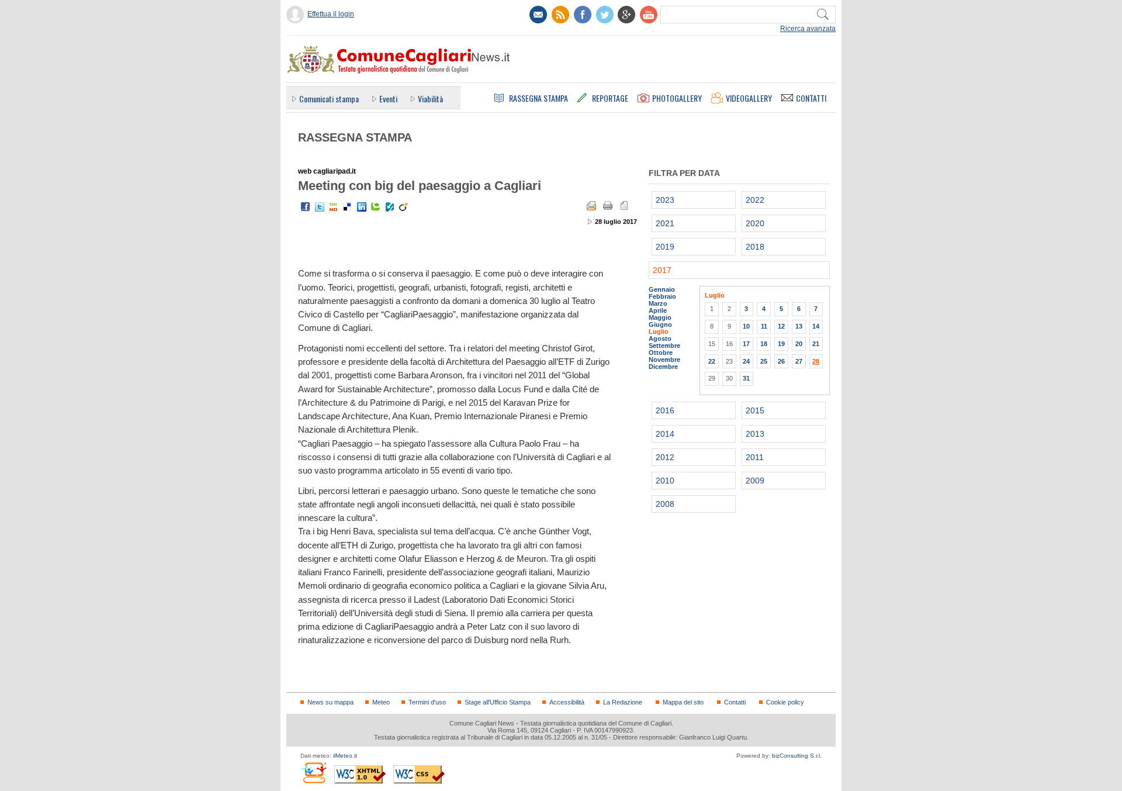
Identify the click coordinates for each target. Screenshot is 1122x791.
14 (815, 326)
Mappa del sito (683, 702)
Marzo (658, 303)
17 (746, 343)
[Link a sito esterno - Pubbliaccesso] (313, 772)
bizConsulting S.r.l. (797, 755)
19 (781, 343)
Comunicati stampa (329, 98)
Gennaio (662, 289)
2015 (755, 410)
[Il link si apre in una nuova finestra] (582, 14)
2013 (755, 433)
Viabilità (430, 98)
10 (746, 326)
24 (746, 361)
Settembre (664, 345)
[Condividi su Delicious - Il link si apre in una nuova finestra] (347, 207)
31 (746, 378)
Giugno (660, 324)
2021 (665, 223)
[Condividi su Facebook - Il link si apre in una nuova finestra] (305, 207)
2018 (755, 246)
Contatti (735, 702)
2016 (665, 410)
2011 (755, 457)
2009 (755, 480)
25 (763, 361)
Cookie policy (785, 702)
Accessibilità (566, 702)
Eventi (388, 98)
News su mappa (330, 702)
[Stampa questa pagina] (607, 205)
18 (763, 343)
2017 (662, 270)
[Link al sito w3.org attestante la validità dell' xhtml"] (360, 774)
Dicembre (663, 366)
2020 (755, 223)
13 (798, 326)
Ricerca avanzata (808, 29)
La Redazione (622, 702)
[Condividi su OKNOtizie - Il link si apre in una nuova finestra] (333, 207)
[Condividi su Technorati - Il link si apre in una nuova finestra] (375, 207)
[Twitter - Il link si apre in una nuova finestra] (319, 207)
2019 (665, 246)
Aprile (658, 310)
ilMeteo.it (345, 755)
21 (815, 343)
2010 (665, 480)
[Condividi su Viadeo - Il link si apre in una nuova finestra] (403, 207)
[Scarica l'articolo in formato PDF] (624, 205)
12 (781, 326)
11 (764, 326)
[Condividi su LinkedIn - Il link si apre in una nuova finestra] (361, 207)
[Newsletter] (538, 14)
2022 (755, 200)
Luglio (659, 331)
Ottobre (661, 352)
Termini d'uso (427, 702)
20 (798, 343)
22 (711, 361)
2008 (665, 504)
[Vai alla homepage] (398, 59)
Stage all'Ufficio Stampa (498, 702)
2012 (665, 457)
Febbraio (662, 296)
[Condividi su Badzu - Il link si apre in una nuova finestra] (389, 207)
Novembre (664, 359)
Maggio (660, 317)
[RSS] (560, 14)
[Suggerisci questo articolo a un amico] (591, 205)
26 (781, 361)
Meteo (381, 702)
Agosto (660, 338)
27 (798, 361)
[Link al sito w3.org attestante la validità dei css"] (419, 774)
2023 (665, 200)
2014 (665, 433)
